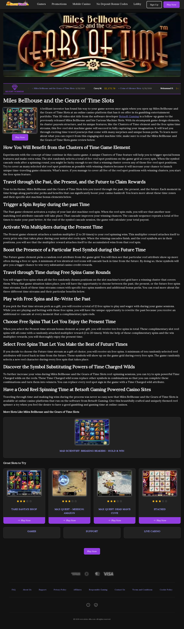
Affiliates (78, 589)
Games (41, 4)
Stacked (160, 509)
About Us (27, 589)
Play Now (171, 4)
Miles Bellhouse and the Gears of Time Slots (39, 88)
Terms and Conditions (142, 589)
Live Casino (152, 531)
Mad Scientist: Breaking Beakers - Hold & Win (92, 450)
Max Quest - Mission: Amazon (69, 511)
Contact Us (120, 589)
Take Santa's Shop (24, 509)
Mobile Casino (82, 4)
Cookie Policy (166, 589)
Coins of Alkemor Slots (115, 88)
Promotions (59, 4)
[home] (18, 7)
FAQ (14, 589)
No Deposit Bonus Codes (112, 4)
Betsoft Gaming (129, 116)
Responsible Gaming (98, 589)
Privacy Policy (60, 589)
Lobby (137, 4)
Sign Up (154, 4)
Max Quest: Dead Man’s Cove (114, 511)
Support (92, 531)
